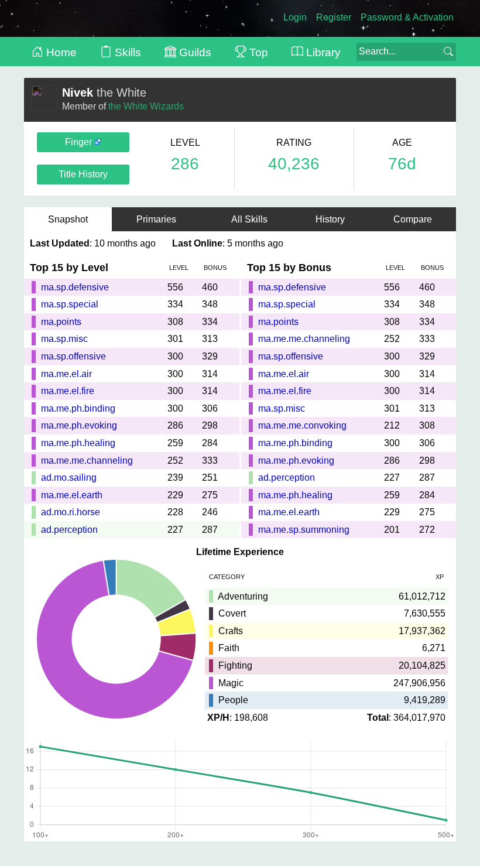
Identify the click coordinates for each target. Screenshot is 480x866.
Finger (79, 142)
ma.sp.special (69, 304)
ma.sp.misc (64, 339)
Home (60, 52)
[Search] (448, 51)
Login (295, 17)
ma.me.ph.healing (78, 443)
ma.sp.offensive (73, 356)
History (330, 219)
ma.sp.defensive (75, 287)
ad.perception (69, 530)
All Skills (249, 219)
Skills (126, 52)
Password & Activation (407, 17)
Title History (83, 174)
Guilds (193, 52)
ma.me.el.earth (71, 495)
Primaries (160, 219)
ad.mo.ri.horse (70, 512)
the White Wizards (146, 106)
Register (333, 17)
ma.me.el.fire (67, 391)
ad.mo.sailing (69, 477)
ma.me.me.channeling (87, 460)
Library (322, 52)
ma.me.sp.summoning (303, 530)
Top (257, 52)
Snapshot (68, 219)
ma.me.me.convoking (302, 425)
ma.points (61, 322)
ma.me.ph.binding (78, 408)
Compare (412, 219)
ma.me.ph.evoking (79, 425)
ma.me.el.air (66, 374)
